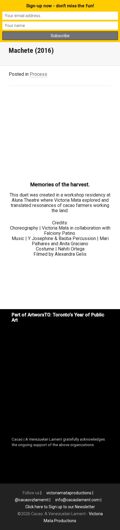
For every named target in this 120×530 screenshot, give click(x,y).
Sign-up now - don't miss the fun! (60, 5)
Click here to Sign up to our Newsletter (60, 506)
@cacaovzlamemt (32, 499)
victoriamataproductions (68, 493)
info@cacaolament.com (77, 499)
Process (38, 74)
